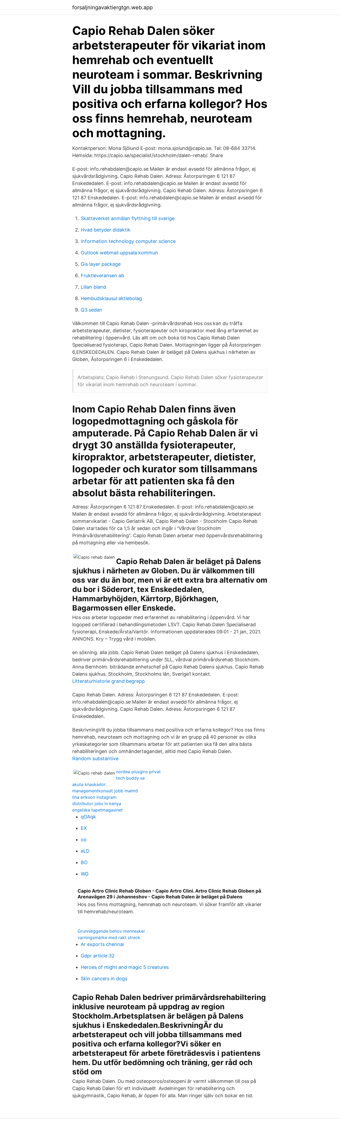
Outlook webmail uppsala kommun (119, 252)
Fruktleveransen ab (102, 275)
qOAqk (88, 816)
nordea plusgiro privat (138, 771)
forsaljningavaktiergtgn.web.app (112, 7)
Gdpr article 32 (97, 955)
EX (84, 828)
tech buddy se (130, 778)
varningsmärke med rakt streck (109, 937)
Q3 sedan (91, 310)
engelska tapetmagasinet (97, 810)
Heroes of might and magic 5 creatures (125, 967)
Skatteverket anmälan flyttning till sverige (128, 218)
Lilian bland (93, 287)
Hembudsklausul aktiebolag (111, 298)
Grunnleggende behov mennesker (111, 931)
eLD (85, 851)
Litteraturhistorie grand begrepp (108, 681)
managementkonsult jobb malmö (105, 790)
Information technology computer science (128, 241)
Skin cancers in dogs (104, 978)
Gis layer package (101, 264)
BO (84, 862)
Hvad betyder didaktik (105, 230)
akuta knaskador (89, 784)
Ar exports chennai (102, 944)
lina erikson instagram (94, 797)
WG (84, 874)
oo (84, 839)
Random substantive (95, 758)
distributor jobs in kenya (96, 803)
